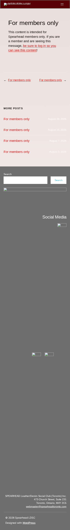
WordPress (29, 522)
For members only (19, 80)
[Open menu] (62, 4)
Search (7, 174)
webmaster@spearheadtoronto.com (46, 506)
